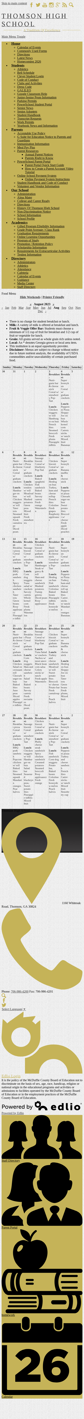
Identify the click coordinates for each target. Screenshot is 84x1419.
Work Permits (25, 122)
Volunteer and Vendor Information (38, 186)
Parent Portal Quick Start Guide (44, 165)
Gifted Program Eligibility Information (40, 226)
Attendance (24, 269)
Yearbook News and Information (37, 125)
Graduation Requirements (33, 233)
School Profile (26, 218)
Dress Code (24, 86)
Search (71, 5)
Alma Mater (24, 197)
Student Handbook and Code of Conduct (42, 182)
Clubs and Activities (29, 83)
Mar (21, 307)
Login (11, 1076)
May (36, 307)
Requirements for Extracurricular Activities (43, 251)
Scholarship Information (32, 247)
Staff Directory (26, 287)
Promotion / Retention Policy (35, 244)
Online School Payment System (36, 175)
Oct (71, 307)
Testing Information (29, 254)
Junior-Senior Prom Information (36, 97)
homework (8, 1315)
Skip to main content (14, 3)
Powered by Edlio (13, 1113)
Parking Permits (27, 101)
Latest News (25, 58)
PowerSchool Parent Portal (33, 161)
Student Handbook (28, 115)
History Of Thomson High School (38, 208)
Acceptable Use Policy (31, 133)
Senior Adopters (27, 111)
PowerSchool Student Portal (34, 104)
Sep (64, 307)
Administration (26, 194)
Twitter (38, 5)
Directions (23, 54)
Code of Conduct (27, 79)
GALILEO (24, 90)
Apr (28, 307)
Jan (7, 307)
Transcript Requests (29, 118)
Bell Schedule (25, 72)
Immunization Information (33, 144)
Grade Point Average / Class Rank (38, 229)
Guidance (23, 279)
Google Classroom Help (32, 94)
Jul (49, 307)
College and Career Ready (33, 201)
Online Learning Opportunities (36, 237)
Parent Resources (27, 151)
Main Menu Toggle (13, 36)
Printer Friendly (53, 297)
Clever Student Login (30, 76)
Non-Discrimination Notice (34, 211)
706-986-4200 (20, 991)
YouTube (44, 5)
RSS (64, 5)
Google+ (58, 5)
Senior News (25, 108)
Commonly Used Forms (32, 51)
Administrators (26, 262)
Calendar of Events (29, 47)
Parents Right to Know (39, 158)
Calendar (7, 1396)
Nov (78, 307)
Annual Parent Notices (39, 154)
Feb (14, 307)
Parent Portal (9, 1227)
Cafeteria (22, 272)
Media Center (25, 283)
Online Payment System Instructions (47, 179)
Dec (40, 311)
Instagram (51, 5)
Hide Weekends (30, 297)
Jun (43, 307)
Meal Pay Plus (26, 147)
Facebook (31, 5)
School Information (29, 215)
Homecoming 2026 (29, 61)
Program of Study (28, 240)
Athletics (22, 69)
